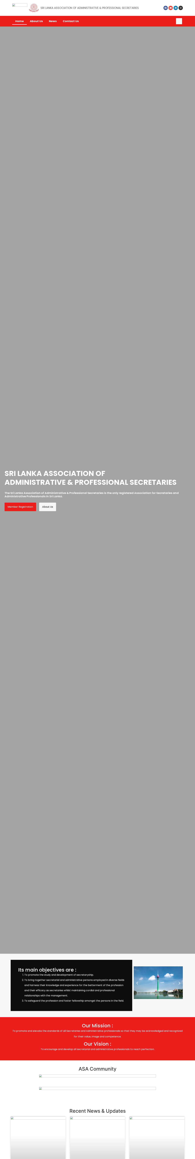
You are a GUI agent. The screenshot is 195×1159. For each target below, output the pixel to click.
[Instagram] (181, 8)
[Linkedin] (176, 8)
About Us (36, 21)
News (53, 21)
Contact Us (71, 21)
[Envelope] (170, 8)
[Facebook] (165, 8)
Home (19, 21)
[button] (179, 21)
